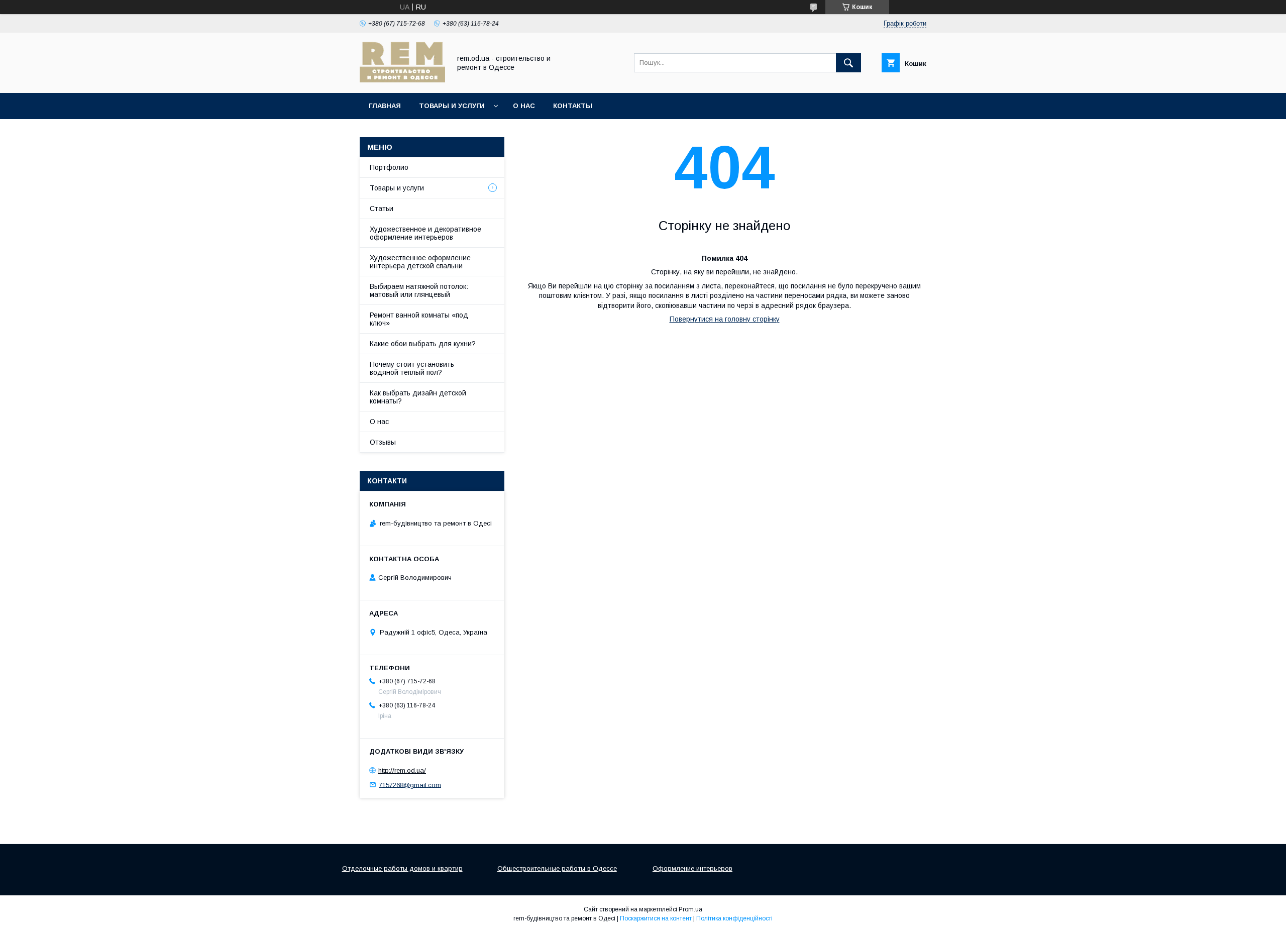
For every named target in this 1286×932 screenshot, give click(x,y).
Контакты (572, 106)
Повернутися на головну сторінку (725, 319)
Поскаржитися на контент (656, 918)
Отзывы (383, 442)
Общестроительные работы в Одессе (557, 868)
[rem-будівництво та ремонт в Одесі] (402, 80)
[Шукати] (848, 62)
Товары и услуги (452, 106)
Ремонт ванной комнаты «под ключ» (419, 319)
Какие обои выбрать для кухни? (423, 344)
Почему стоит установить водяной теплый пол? (412, 368)
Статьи (381, 208)
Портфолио (389, 167)
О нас (524, 106)
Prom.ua (690, 909)
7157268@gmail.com (410, 784)
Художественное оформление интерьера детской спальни (420, 262)
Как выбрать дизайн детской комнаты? (418, 397)
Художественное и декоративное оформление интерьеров (425, 233)
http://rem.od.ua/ (402, 770)
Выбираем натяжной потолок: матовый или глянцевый (419, 290)
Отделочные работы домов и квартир (402, 868)
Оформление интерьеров (692, 868)
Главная (385, 106)
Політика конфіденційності (734, 918)
